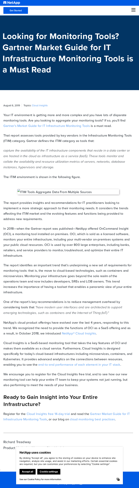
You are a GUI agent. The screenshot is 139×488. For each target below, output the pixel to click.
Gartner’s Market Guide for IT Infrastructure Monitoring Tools (46, 125)
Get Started (16, 10)
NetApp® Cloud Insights (79, 333)
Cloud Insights (40, 105)
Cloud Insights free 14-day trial (48, 413)
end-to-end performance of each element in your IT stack (79, 364)
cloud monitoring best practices (92, 419)
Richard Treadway (17, 441)
